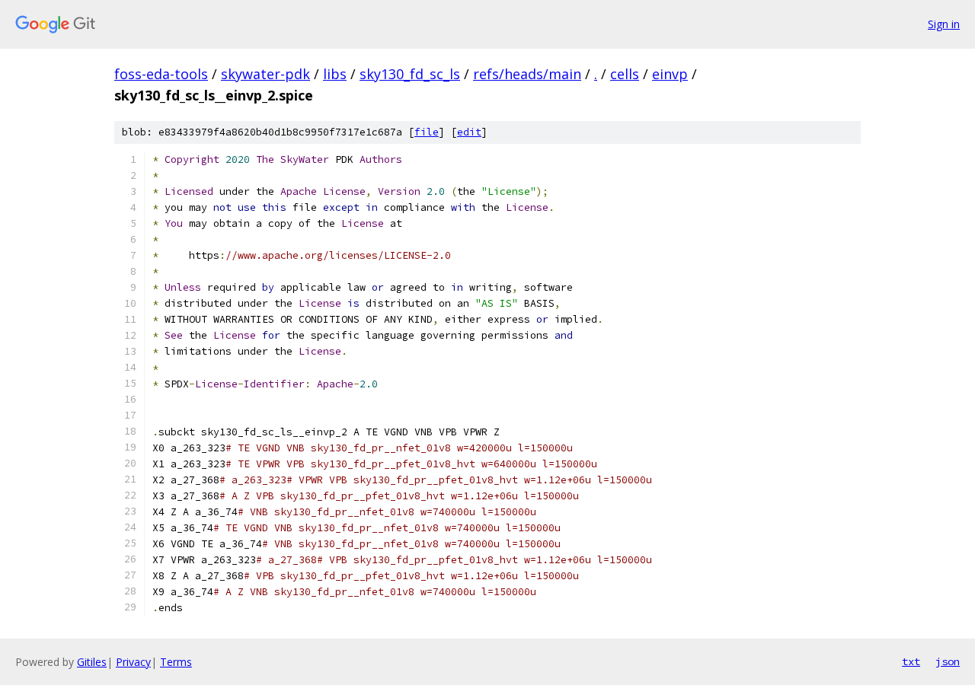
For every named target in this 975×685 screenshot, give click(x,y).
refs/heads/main (527, 74)
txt (911, 661)
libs (335, 74)
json (947, 661)
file (426, 132)
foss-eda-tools (161, 74)
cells (624, 74)
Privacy (133, 662)
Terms (176, 662)
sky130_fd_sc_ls (410, 74)
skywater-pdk (265, 74)
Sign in (944, 24)
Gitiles (92, 662)
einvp (670, 74)
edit (469, 132)
